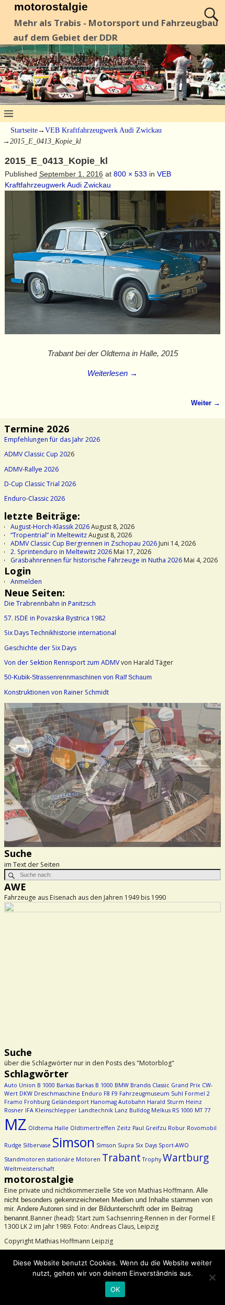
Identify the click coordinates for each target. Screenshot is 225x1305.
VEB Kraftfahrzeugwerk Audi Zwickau (103, 130)
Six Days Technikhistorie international (60, 632)
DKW (25, 1093)
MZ (15, 1124)
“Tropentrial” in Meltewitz (48, 535)
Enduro (92, 1093)
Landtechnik (95, 1110)
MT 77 (202, 1110)
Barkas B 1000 (94, 1085)
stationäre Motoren (73, 1159)
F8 (107, 1093)
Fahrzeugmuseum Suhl (151, 1093)
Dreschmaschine (57, 1093)
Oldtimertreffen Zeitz (100, 1128)
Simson (73, 1142)
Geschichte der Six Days (40, 647)
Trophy (151, 1159)
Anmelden (26, 581)
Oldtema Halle (48, 1128)
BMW (122, 1085)
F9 (114, 1093)
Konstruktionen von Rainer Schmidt (56, 692)
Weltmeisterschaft (29, 1168)
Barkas (65, 1085)
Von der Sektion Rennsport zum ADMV (61, 662)
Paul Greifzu (149, 1128)
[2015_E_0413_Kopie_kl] (113, 268)
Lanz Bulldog (132, 1110)
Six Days (146, 1145)
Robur (176, 1128)
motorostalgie (51, 7)
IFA (29, 1110)
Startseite (24, 130)
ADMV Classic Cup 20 (35, 454)
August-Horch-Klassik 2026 (49, 526)
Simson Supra (115, 1145)
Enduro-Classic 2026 (34, 498)
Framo (13, 1102)
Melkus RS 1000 (172, 1110)
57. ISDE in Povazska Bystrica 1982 (55, 618)
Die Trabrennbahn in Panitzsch (50, 603)
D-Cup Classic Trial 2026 (40, 483)
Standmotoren (24, 1159)
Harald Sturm (165, 1102)
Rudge (12, 1145)
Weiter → (205, 403)
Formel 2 (197, 1093)
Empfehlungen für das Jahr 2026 (52, 439)
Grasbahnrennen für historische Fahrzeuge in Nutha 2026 (96, 560)
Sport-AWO (174, 1145)
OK (115, 1289)
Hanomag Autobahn (118, 1102)
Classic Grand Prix (176, 1085)
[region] (112, 775)
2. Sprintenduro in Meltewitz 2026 (61, 551)
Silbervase (37, 1145)
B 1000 (46, 1085)
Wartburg (186, 1158)
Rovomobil (202, 1128)
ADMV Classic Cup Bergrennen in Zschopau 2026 (83, 543)
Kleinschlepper (56, 1110)
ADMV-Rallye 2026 (31, 469)
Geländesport (70, 1102)
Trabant (121, 1158)
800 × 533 (130, 174)
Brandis (140, 1085)
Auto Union (20, 1085)
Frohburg (37, 1102)
